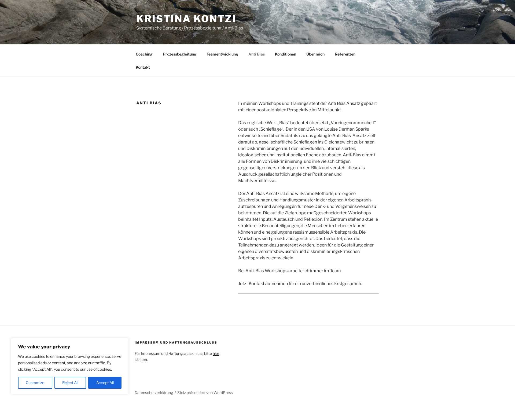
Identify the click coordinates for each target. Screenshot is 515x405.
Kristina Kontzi (186, 19)
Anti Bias (256, 54)
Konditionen (285, 54)
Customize (35, 382)
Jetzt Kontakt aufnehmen (263, 283)
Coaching (144, 54)
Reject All (70, 382)
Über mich (315, 54)
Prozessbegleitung (179, 54)
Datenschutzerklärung (154, 392)
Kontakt (143, 67)
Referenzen (345, 54)
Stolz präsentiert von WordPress (205, 392)
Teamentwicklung (222, 54)
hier (216, 353)
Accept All (105, 382)
